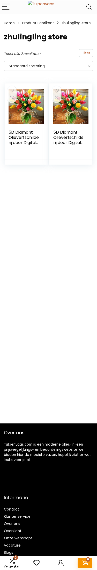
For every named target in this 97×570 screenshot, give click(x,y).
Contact (11, 509)
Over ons (12, 523)
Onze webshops (18, 538)
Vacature (12, 545)
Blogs (8, 552)
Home (9, 22)
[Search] (89, 7)
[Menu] (6, 7)
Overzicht (12, 530)
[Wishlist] (36, 563)
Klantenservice (17, 516)
